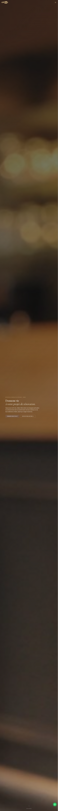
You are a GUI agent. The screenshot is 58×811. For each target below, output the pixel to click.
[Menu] (55, 2)
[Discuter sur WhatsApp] (54, 804)
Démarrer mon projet (12, 416)
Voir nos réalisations (28, 416)
